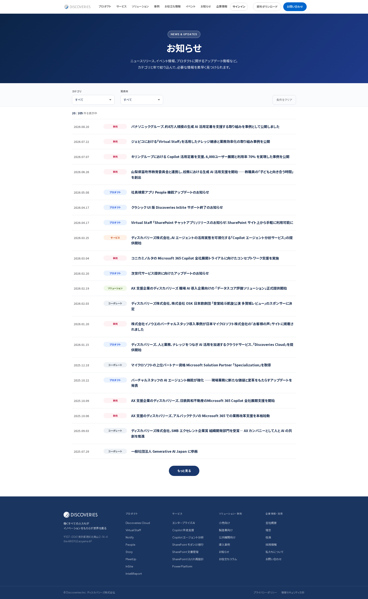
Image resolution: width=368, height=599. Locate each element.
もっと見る (184, 470)
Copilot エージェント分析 (188, 537)
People (130, 544)
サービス (121, 6)
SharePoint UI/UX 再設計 (188, 559)
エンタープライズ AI (183, 523)
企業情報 (221, 6)
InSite (129, 566)
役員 (268, 537)
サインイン (239, 6)
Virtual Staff (133, 530)
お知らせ (206, 6)
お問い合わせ (295, 6)
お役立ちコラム (228, 559)
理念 (268, 530)
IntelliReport (134, 573)
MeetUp (131, 559)
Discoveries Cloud (138, 523)
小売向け (224, 523)
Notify (130, 537)
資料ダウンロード (267, 6)
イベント (191, 6)
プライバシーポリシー (265, 592)
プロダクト (105, 6)
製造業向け (226, 530)
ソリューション (140, 6)
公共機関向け (227, 537)
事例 (157, 6)
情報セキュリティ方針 (293, 592)
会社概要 (271, 523)
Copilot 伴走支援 (183, 530)
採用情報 (271, 544)
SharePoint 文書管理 (185, 552)
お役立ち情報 (173, 6)
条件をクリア (284, 100)
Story (129, 552)
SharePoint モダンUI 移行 (188, 544)
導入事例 (224, 544)
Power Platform (182, 566)
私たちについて (275, 552)
